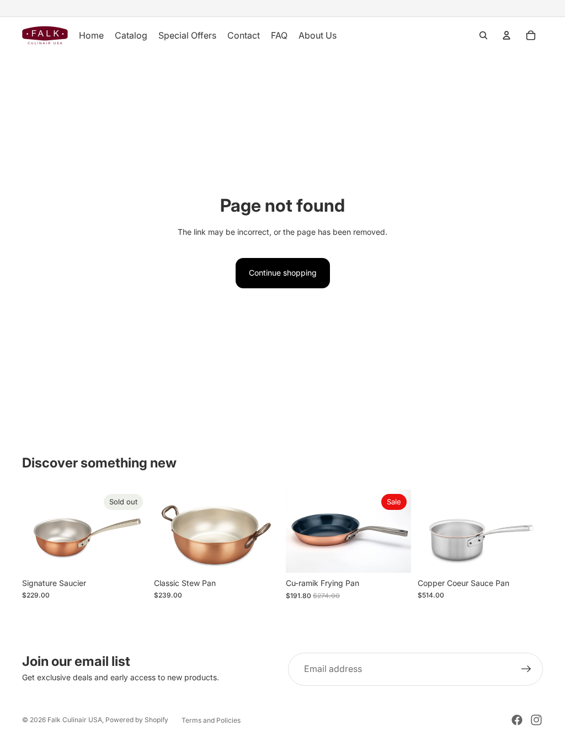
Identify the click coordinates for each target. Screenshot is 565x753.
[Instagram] (536, 720)
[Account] (506, 35)
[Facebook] (517, 720)
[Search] (483, 35)
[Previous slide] (34, 531)
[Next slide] (135, 531)
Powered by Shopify (136, 720)
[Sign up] (526, 669)
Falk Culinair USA (74, 720)
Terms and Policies (211, 720)
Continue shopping (283, 272)
